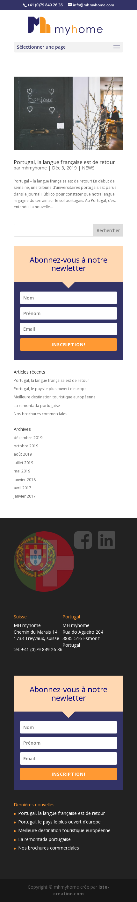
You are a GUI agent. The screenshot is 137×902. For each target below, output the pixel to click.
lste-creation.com (81, 890)
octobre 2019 (26, 446)
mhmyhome (34, 168)
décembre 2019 (28, 437)
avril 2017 (22, 488)
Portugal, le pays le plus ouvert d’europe (50, 388)
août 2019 (23, 454)
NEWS (88, 168)
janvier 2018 (25, 479)
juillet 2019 (23, 462)
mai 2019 (22, 471)
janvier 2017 (25, 496)
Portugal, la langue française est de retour (64, 162)
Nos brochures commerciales (40, 414)
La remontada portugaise (37, 405)
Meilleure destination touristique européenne (55, 397)
